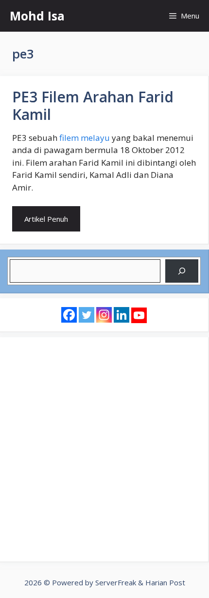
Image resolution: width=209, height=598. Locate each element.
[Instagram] (104, 315)
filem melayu (84, 137)
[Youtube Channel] (139, 315)
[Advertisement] (104, 449)
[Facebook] (69, 315)
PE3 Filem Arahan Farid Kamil (93, 105)
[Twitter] (86, 315)
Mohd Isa (37, 15)
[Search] (181, 271)
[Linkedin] (121, 315)
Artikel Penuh (46, 219)
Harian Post (165, 582)
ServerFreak (115, 582)
